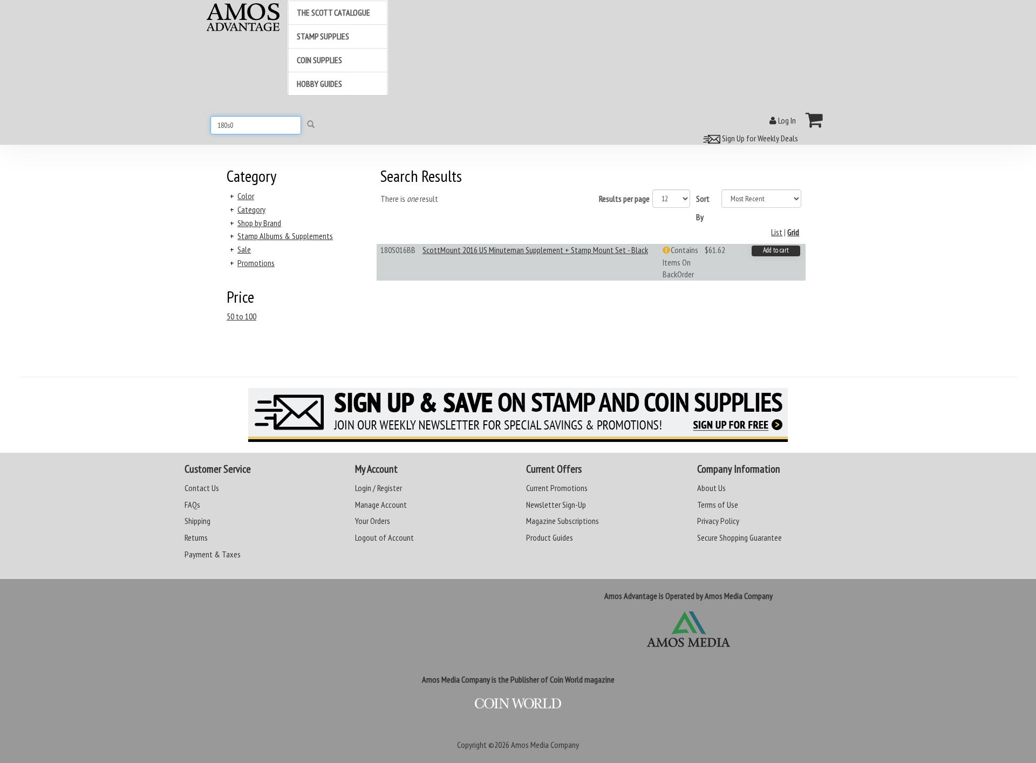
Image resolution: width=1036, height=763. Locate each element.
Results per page (624, 198)
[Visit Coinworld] (518, 703)
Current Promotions (557, 487)
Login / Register (378, 487)
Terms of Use (717, 504)
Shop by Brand (259, 222)
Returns (196, 537)
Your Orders (372, 520)
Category (251, 209)
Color (245, 195)
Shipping (197, 520)
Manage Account (381, 504)
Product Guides (549, 537)
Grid (793, 232)
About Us (711, 487)
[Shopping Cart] (814, 119)
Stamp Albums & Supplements (285, 235)
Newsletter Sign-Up (556, 504)
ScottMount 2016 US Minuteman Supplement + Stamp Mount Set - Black (535, 249)
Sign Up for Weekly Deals (759, 138)
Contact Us (202, 487)
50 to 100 (241, 316)
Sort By (703, 207)
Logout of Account (384, 537)
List (776, 232)
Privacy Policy (718, 520)
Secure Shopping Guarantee (739, 537)
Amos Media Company (545, 744)
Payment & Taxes (213, 554)
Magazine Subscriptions (562, 520)
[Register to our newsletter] (518, 415)
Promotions (256, 262)
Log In (786, 120)
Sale (244, 249)
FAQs (192, 504)
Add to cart (776, 250)
